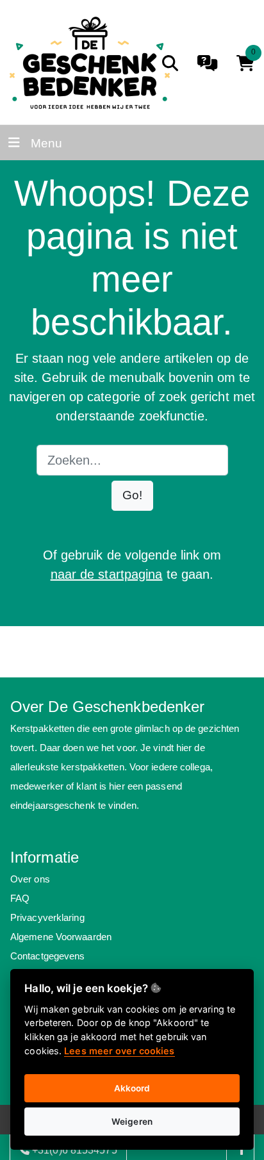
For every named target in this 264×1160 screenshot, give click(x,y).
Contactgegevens (47, 955)
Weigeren (132, 1121)
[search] (170, 63)
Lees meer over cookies (119, 1050)
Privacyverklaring (47, 917)
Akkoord (132, 1088)
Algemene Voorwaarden (60, 936)
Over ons (30, 879)
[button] (132, 496)
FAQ (19, 898)
